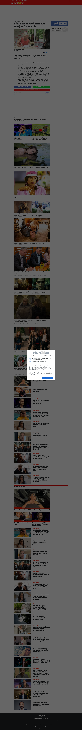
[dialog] (41, 365)
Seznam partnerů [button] (43, 369)
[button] (41, 364)
